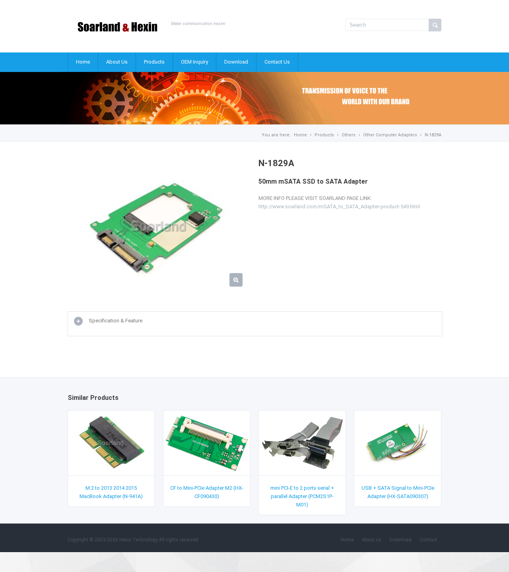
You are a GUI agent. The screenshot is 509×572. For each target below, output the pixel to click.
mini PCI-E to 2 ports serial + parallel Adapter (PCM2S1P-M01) (302, 496)
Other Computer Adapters (390, 135)
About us (371, 540)
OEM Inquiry (194, 62)
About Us (117, 62)
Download (236, 62)
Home (83, 62)
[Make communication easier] (117, 35)
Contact (428, 540)
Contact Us (277, 62)
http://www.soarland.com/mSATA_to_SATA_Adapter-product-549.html (339, 206)
